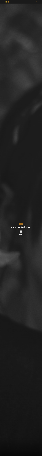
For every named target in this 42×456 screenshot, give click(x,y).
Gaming (21, 223)
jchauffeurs (21, 234)
